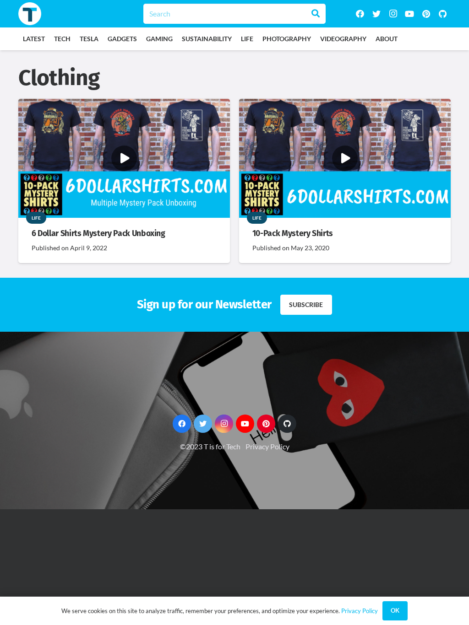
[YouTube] (409, 13)
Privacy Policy (267, 446)
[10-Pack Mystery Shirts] (345, 105)
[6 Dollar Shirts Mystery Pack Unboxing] (124, 105)
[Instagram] (393, 13)
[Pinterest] (426, 13)
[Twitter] (376, 13)
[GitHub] (442, 13)
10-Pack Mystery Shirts (292, 233)
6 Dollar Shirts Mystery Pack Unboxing (98, 233)
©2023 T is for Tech (210, 446)
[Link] (29, 13)
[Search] (315, 13)
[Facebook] (360, 13)
